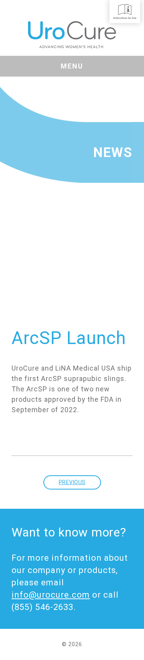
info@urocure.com (51, 595)
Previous (72, 482)
